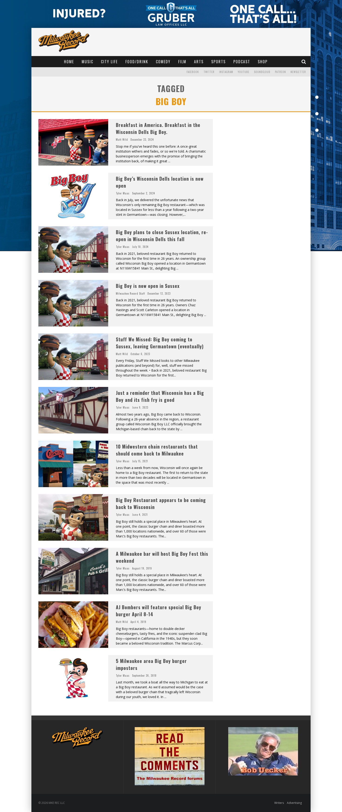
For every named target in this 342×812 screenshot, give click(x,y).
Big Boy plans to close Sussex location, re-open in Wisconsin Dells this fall (162, 236)
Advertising (294, 803)
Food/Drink (136, 61)
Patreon (280, 72)
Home (69, 61)
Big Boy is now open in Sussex (148, 285)
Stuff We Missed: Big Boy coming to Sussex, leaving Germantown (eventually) (160, 343)
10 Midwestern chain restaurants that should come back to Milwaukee (157, 450)
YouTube (243, 72)
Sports (218, 61)
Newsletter (298, 72)
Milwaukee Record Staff (130, 293)
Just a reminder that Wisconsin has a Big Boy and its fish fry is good (160, 396)
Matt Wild (122, 139)
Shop (263, 61)
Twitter (209, 72)
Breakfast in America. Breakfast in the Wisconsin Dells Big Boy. (158, 128)
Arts (199, 61)
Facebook (193, 72)
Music (87, 61)
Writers (279, 803)
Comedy (163, 61)
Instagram (226, 72)
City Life (109, 61)
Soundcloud (262, 72)
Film (182, 61)
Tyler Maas (123, 193)
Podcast (241, 61)
